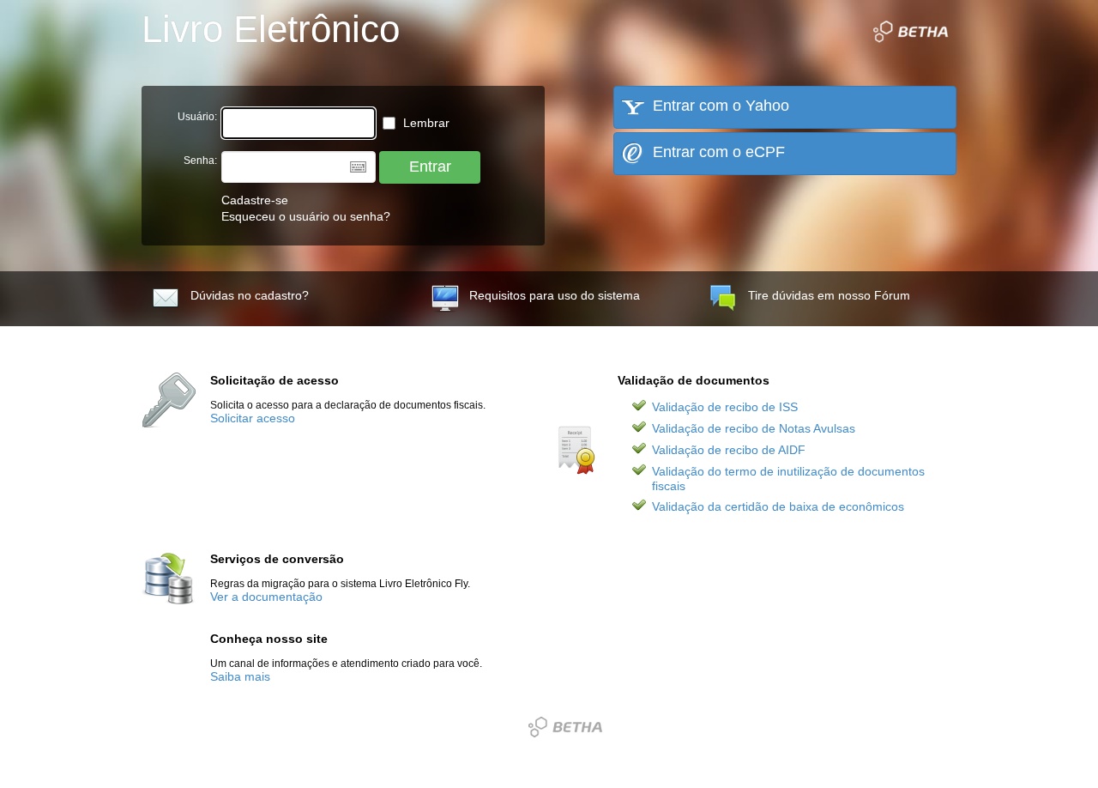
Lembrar (424, 123)
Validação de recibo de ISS (725, 407)
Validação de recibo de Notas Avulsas (753, 428)
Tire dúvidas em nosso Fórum (829, 295)
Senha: (200, 161)
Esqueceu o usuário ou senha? (305, 216)
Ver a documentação (266, 597)
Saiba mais (240, 676)
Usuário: (197, 117)
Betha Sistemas (565, 727)
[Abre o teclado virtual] (358, 167)
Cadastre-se (254, 200)
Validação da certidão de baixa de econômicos (778, 506)
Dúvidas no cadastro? (249, 295)
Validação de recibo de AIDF (728, 450)
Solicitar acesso (252, 418)
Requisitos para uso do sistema (554, 295)
